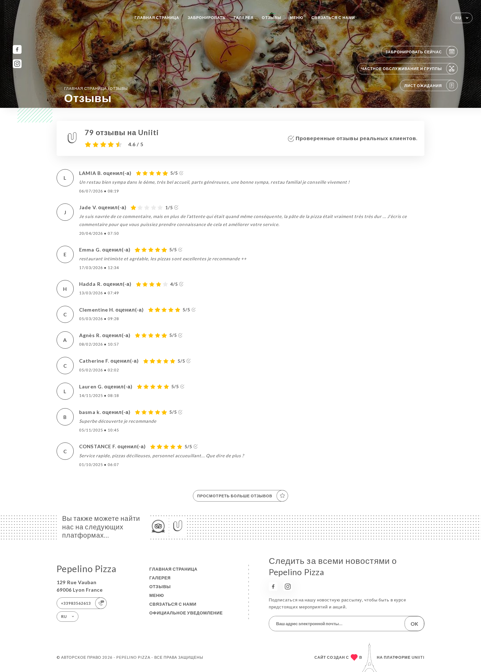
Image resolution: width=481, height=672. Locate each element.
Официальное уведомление (186, 612)
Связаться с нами (333, 17)
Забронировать (206, 17)
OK (414, 624)
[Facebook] (17, 49)
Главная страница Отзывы (96, 88)
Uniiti (418, 657)
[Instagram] (17, 63)
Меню (296, 17)
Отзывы (271, 17)
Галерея (243, 17)
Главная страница (157, 17)
